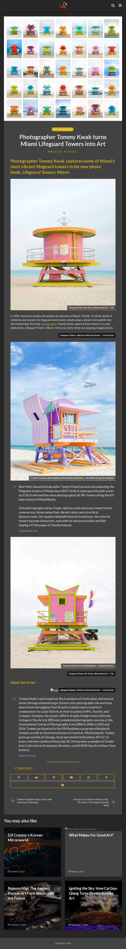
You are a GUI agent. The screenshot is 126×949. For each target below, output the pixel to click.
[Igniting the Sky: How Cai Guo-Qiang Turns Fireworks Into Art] (93, 905)
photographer (49, 324)
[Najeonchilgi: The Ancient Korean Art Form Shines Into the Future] (32, 905)
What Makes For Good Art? (91, 835)
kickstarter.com (27, 755)
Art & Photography (62, 129)
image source (25, 768)
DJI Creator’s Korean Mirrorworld (25, 837)
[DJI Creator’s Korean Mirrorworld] (32, 851)
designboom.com (28, 530)
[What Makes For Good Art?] (81, 829)
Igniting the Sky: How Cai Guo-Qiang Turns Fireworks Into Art (93, 893)
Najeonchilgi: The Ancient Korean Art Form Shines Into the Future (31, 893)
